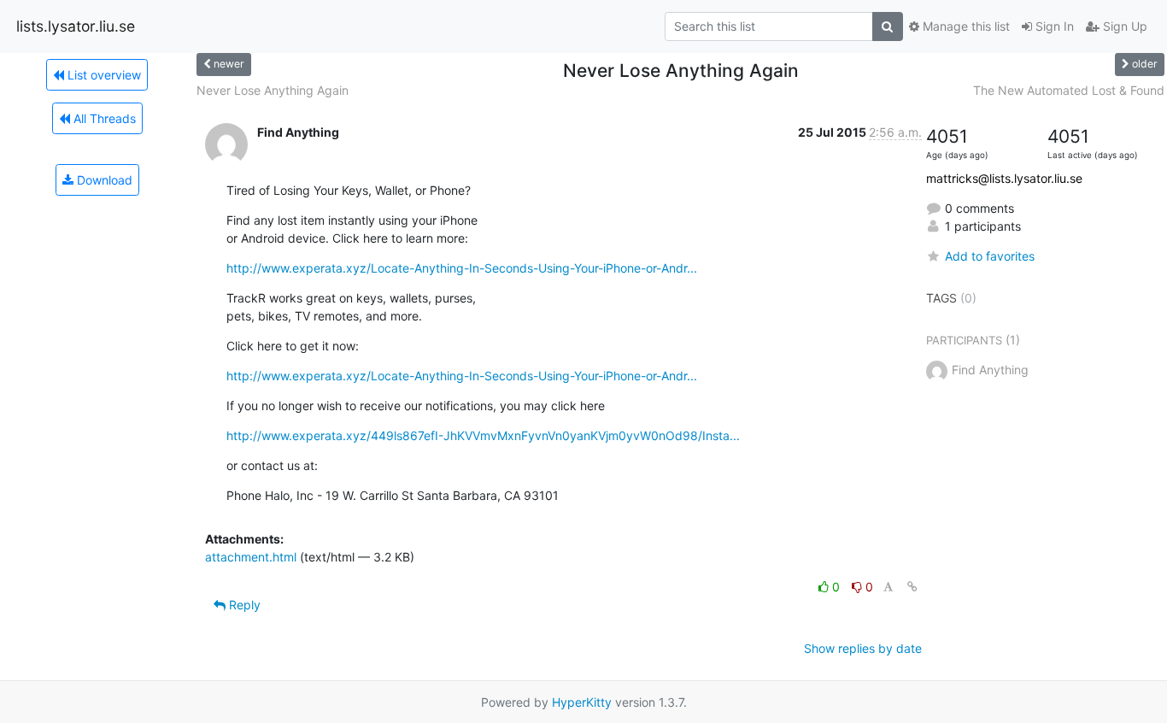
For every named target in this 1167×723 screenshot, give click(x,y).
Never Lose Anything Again (272, 90)
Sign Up (1123, 26)
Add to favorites (990, 256)
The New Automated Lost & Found (1068, 90)
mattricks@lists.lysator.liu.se (1004, 178)
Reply (243, 604)
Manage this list (964, 26)
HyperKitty (582, 702)
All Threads (103, 118)
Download (102, 180)
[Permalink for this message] (912, 586)
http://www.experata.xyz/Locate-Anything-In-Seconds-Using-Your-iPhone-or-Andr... (461, 268)
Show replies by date (863, 648)
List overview (102, 75)
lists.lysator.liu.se (75, 26)
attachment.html (250, 557)
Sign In (1053, 26)
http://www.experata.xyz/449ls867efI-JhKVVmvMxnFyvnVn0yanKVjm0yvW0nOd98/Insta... (483, 435)
